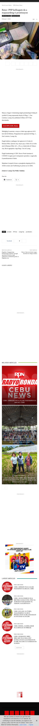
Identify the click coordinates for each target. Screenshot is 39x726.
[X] (18, 64)
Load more (19, 647)
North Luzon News (7, 5)
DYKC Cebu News (19, 398)
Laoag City (21, 231)
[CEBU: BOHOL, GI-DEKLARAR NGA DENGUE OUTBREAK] (7, 626)
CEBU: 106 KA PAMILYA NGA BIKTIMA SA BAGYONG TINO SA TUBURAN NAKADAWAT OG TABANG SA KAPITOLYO (19, 440)
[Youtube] (32, 713)
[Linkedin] (31, 64)
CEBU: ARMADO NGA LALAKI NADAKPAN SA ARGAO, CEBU (19, 401)
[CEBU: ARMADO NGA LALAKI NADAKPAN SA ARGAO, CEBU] (19, 385)
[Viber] (26, 64)
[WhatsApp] (22, 64)
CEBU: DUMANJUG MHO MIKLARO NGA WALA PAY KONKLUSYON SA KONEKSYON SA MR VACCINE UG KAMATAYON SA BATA (25, 640)
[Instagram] (12, 713)
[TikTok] (22, 713)
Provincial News (15, 15)
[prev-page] (3, 488)
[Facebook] (13, 64)
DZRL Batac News (17, 5)
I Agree (31, 724)
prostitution (29, 231)
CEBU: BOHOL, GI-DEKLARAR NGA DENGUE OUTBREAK (24, 626)
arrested (9, 231)
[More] (35, 64)
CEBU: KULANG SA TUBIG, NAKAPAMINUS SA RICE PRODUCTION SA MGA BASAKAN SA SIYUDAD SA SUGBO (19, 480)
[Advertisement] (19, 90)
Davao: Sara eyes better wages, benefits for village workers (29, 252)
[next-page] (6, 488)
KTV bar (15, 231)
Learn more (22, 724)
